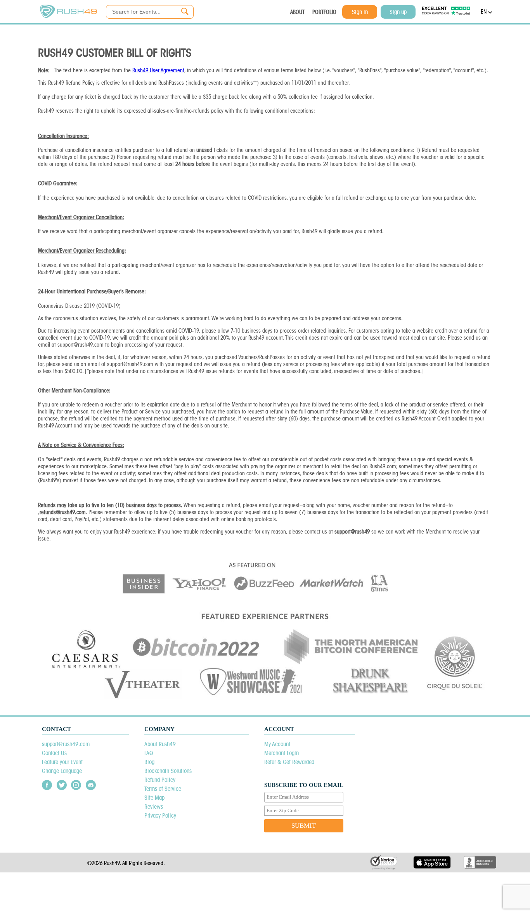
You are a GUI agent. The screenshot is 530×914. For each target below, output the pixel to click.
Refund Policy (159, 779)
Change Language (62, 770)
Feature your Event (62, 762)
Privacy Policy (160, 815)
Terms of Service (162, 788)
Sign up (398, 12)
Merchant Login (281, 753)
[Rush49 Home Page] (68, 15)
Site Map (154, 797)
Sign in (360, 12)
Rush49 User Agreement (158, 70)
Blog (149, 762)
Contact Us (54, 753)
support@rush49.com (66, 744)
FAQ (148, 753)
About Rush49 (160, 744)
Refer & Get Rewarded (289, 762)
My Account (277, 744)
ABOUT (297, 12)
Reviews (153, 806)
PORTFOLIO (324, 12)
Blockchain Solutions (168, 770)
